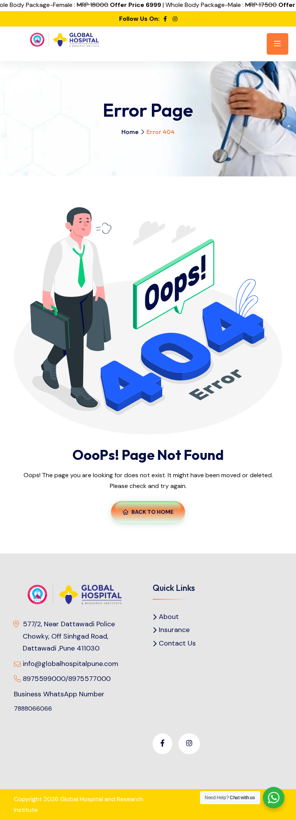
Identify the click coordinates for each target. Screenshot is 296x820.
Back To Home (152, 511)
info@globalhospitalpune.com (70, 663)
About (169, 616)
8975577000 (89, 678)
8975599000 (44, 678)
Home (129, 132)
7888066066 (33, 708)
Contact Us (177, 643)
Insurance (174, 629)
